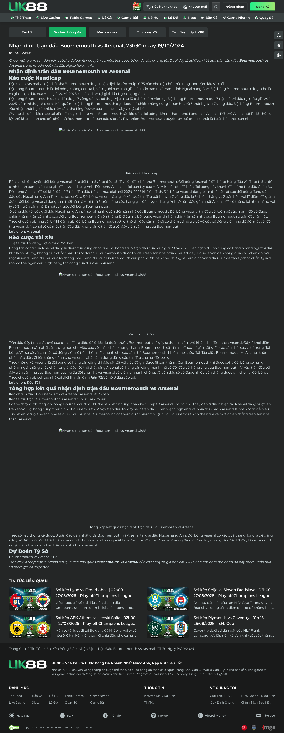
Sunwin (128, 674)
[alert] (142, 721)
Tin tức (36, 649)
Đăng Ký (262, 7)
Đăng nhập (235, 7)
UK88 (54, 221)
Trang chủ (17, 649)
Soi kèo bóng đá (60, 649)
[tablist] (142, 32)
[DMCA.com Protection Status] (14, 727)
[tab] (27, 32)
